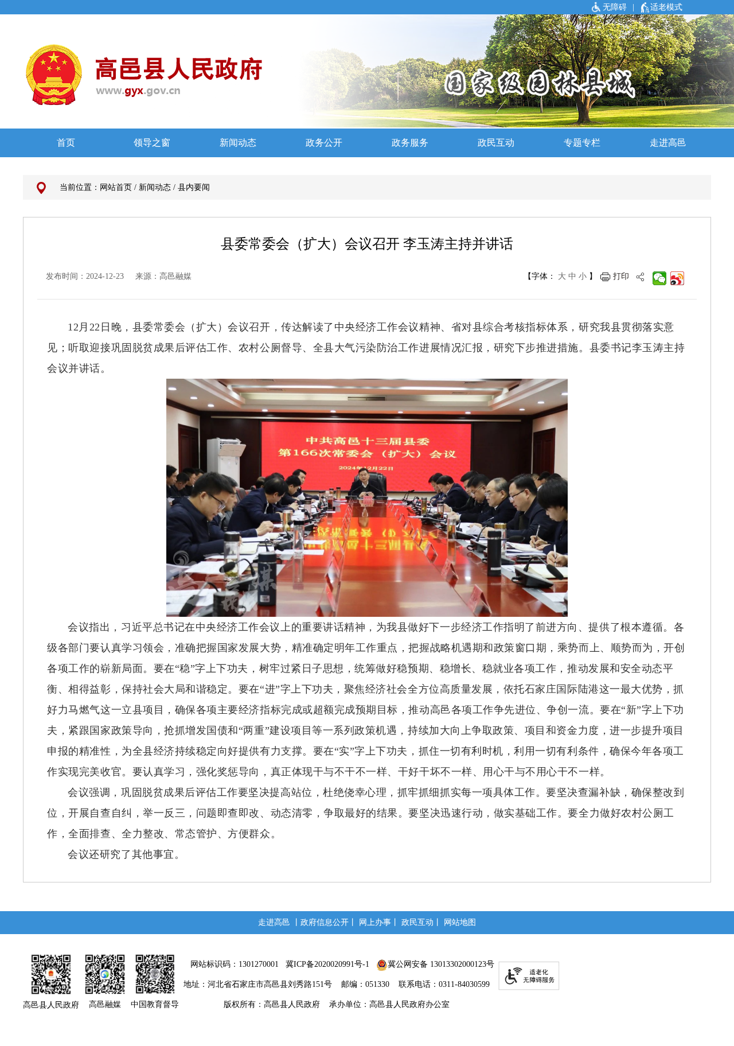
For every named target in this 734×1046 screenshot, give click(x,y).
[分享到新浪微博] (677, 278)
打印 (621, 276)
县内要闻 (194, 187)
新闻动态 (155, 187)
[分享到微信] (660, 278)
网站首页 (116, 187)
